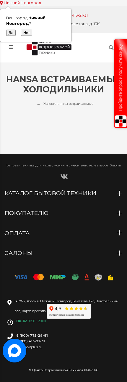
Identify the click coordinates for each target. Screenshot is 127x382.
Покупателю (27, 212)
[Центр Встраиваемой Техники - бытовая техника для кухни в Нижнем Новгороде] (50, 47)
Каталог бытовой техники (51, 193)
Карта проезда (34, 311)
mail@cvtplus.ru (29, 347)
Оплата (17, 233)
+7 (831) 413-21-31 (73, 15)
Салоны (19, 252)
